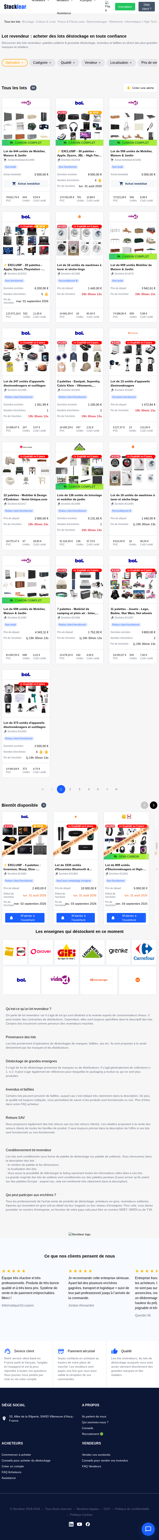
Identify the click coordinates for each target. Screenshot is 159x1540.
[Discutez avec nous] (148, 1529)
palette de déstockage (74, 1156)
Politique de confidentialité (132, 1509)
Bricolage (28, 21)
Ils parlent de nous (94, 1416)
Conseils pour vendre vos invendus (105, 1460)
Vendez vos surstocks (96, 1454)
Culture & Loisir (46, 21)
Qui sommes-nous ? (95, 1422)
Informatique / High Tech (141, 21)
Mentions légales (88, 1509)
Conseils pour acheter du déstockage (26, 1460)
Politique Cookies (81, 1514)
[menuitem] (64, 13)
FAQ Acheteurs (11, 1472)
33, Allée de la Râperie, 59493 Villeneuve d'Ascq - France (41, 1418)
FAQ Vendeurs (91, 1466)
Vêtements (116, 21)
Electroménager (96, 21)
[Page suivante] (107, 789)
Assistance (9, 1478)
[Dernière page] (116, 789)
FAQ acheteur (30, 1104)
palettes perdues (103, 1177)
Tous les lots (12, 21)
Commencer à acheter (16, 1454)
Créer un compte (13, 1466)
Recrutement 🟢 (92, 1434)
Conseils (87, 1428)
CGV (107, 1509)
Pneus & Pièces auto (71, 21)
